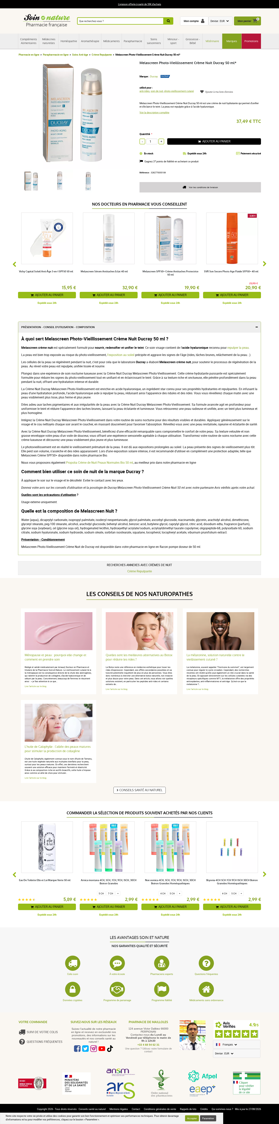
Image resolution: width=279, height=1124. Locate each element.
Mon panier (244, 21)
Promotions (251, 41)
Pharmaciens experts (161, 974)
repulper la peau (238, 348)
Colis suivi (72, 974)
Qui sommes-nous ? (222, 1109)
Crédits (204, 1109)
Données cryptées (72, 1000)
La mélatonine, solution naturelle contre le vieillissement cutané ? (215, 657)
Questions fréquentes (206, 974)
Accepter (192, 1118)
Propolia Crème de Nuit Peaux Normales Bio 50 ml (99, 462)
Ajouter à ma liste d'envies (219, 91)
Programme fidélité (162, 1000)
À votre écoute (117, 974)
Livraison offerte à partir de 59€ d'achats (139, 4)
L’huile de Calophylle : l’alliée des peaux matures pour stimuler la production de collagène (58, 749)
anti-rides (145, 91)
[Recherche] (168, 21)
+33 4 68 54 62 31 (148, 1044)
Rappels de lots (188, 1109)
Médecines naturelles (48, 41)
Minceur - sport (173, 41)
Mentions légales (119, 1109)
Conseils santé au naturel (140, 790)
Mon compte (191, 21)
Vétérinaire (212, 41)
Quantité (145, 134)
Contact (136, 1109)
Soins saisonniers (154, 41)
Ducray (154, 76)
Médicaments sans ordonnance (206, 1000)
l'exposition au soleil (120, 355)
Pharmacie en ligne (29, 54)
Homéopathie (69, 41)
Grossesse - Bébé (193, 41)
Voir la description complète (154, 112)
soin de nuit (157, 91)
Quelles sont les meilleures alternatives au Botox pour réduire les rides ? (139, 657)
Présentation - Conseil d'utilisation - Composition (58, 327)
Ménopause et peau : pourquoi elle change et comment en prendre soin (55, 657)
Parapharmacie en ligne (56, 54)
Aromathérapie (90, 41)
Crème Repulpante (102, 54)
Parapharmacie (133, 41)
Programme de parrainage (117, 1000)
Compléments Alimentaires (28, 41)
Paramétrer (208, 1118)
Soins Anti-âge (80, 54)
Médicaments (111, 41)
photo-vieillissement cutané (179, 91)
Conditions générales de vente (160, 1109)
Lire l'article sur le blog (35, 686)
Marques (231, 41)
